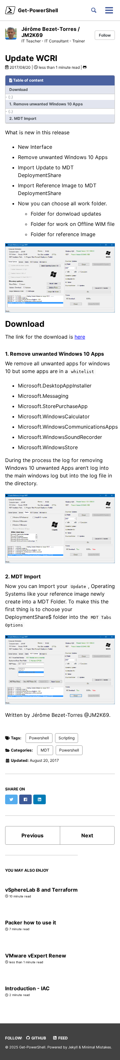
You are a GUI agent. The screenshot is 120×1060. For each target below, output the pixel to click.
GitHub (38, 1038)
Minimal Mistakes (96, 1047)
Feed (62, 1038)
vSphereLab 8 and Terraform (41, 889)
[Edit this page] (84, 67)
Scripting (67, 737)
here (80, 337)
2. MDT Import (22, 118)
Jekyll (73, 1047)
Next (87, 835)
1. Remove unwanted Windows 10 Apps (46, 104)
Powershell (39, 737)
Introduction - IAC (27, 988)
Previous (32, 835)
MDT (45, 750)
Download (18, 89)
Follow (105, 35)
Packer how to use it (30, 922)
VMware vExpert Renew (35, 955)
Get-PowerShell (38, 10)
